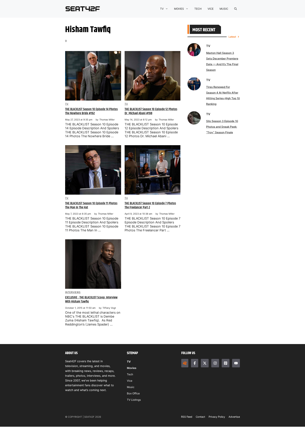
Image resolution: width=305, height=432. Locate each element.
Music (130, 387)
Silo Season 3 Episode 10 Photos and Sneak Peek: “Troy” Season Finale (222, 126)
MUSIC (224, 8)
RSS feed (186, 416)
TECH (198, 8)
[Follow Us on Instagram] (215, 363)
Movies (131, 368)
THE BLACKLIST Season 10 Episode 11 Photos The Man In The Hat (91, 205)
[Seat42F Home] (184, 363)
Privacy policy (217, 416)
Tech (130, 374)
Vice (129, 380)
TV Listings (134, 399)
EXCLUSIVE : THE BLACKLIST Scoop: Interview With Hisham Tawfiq (91, 299)
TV (162, 8)
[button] (235, 9)
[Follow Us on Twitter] (205, 363)
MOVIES (179, 8)
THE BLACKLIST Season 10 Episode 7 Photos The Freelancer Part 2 (150, 205)
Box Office (133, 393)
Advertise (234, 416)
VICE (211, 8)
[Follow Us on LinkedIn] (225, 363)
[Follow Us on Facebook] (194, 363)
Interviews (72, 292)
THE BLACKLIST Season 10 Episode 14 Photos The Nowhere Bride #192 (91, 111)
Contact (200, 416)
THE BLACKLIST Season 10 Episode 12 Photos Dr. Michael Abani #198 (151, 111)
